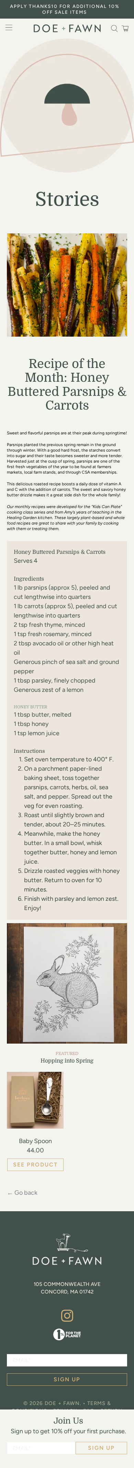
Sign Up (101, 1448)
